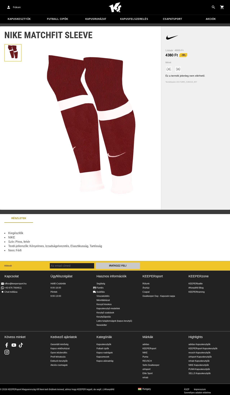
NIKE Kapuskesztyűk (198, 365)
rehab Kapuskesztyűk (199, 361)
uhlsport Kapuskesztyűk (200, 357)
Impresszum (200, 389)
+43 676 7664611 (13, 288)
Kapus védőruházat (60, 348)
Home (115, 7)
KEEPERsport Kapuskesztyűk (202, 348)
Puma (145, 357)
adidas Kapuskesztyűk (199, 344)
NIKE (145, 352)
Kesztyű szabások (105, 312)
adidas (145, 344)
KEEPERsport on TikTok (21, 345)
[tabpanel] (63, 242)
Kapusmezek (102, 357)
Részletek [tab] (18, 218)
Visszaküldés (102, 296)
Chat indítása (10, 292)
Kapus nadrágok (104, 352)
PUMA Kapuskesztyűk (199, 369)
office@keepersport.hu (15, 283)
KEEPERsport (152, 276)
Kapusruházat (95, 19)
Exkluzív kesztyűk (59, 361)
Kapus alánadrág (104, 361)
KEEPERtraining (196, 292)
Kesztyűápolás (103, 317)
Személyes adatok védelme (197, 392)
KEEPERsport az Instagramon (6, 352)
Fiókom (17, 7)
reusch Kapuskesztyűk (199, 352)
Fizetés (100, 288)
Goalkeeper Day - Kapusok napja (158, 296)
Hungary (146, 389)
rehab (145, 377)
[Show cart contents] (222, 7)
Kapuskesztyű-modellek (108, 308)
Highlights (195, 337)
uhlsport (146, 369)
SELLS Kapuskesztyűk (199, 373)
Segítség (100, 283)
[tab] (13, 52)
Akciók (211, 19)
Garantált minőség (59, 344)
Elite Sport (147, 373)
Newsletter (101, 325)
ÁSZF (186, 389)
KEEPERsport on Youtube (14, 345)
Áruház (146, 288)
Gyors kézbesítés (58, 352)
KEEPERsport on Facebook (6, 345)
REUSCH (147, 361)
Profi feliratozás (58, 357)
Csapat (146, 292)
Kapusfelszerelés (134, 19)
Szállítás (100, 292)
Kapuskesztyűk (19, 19)
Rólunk (146, 283)
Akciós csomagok (59, 365)
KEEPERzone (198, 276)
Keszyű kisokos (104, 304)
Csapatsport (172, 19)
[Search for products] (213, 7)
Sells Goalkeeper (150, 365)
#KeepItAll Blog (196, 288)
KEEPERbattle (195, 283)
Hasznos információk (111, 276)
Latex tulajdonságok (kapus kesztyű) (114, 321)
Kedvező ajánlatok (63, 337)
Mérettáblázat (103, 300)
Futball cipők (57, 19)
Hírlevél (8, 266)
